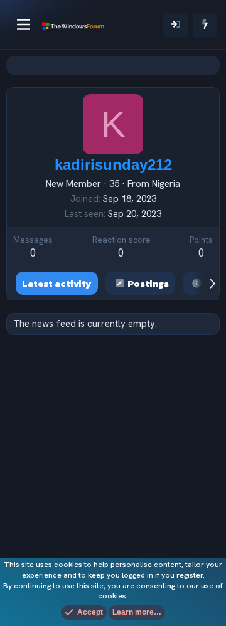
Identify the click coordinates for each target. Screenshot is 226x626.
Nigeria (166, 184)
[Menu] (23, 24)
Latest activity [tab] (57, 283)
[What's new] (205, 25)
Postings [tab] (148, 283)
